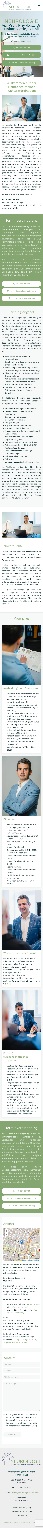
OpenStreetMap (34, 1260)
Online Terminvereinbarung (23, 63)
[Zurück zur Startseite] (17, 5)
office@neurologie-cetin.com (23, 55)
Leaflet (24, 1260)
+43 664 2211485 (23, 47)
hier (8, 984)
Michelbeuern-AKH (20, 1307)
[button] (39, 5)
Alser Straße (34, 1304)
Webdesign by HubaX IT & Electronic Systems (21, 1522)
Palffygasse (23, 1313)
